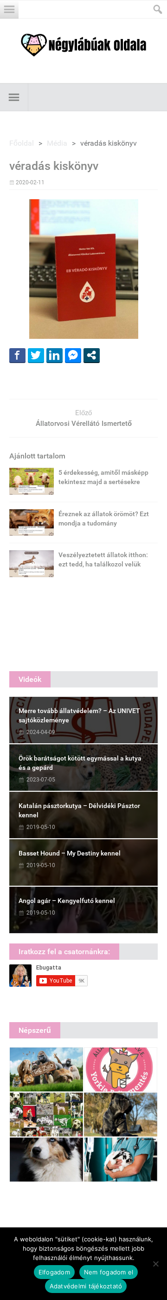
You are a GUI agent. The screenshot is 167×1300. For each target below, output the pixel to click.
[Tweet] (36, 355)
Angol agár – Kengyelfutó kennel (67, 900)
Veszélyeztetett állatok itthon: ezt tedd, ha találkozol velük (103, 559)
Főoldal (21, 143)
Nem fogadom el (109, 1272)
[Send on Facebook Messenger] (73, 355)
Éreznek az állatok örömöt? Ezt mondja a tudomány (103, 518)
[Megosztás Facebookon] (17, 355)
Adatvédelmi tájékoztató (86, 1286)
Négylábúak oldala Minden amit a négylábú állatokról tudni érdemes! (83, 45)
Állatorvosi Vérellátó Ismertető (84, 423)
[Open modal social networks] (92, 355)
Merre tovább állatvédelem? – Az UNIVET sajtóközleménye (79, 715)
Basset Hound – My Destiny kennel (70, 853)
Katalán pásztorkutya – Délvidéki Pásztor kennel (79, 810)
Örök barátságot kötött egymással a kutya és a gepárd (80, 762)
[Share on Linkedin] (54, 355)
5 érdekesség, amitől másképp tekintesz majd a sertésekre (103, 477)
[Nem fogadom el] (155, 1263)
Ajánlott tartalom (37, 455)
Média (57, 143)
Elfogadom (54, 1272)
